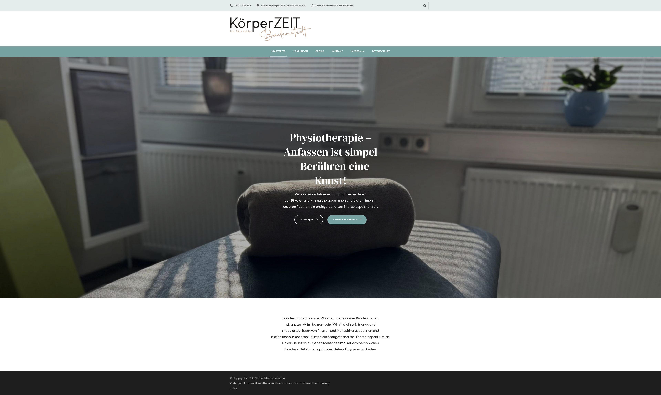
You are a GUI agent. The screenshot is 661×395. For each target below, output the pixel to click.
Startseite (278, 51)
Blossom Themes (273, 383)
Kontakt (337, 51)
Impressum (357, 51)
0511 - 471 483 (242, 5)
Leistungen (300, 51)
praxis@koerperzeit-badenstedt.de (283, 5)
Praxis (320, 51)
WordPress (312, 383)
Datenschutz (381, 51)
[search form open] (424, 5)
